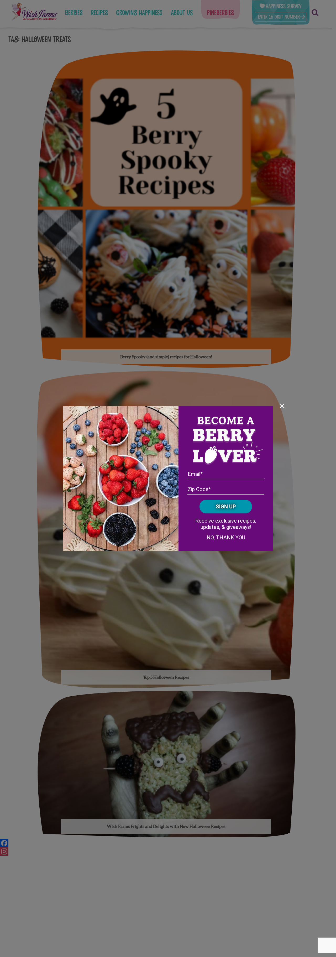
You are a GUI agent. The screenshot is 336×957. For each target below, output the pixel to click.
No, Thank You (226, 537)
